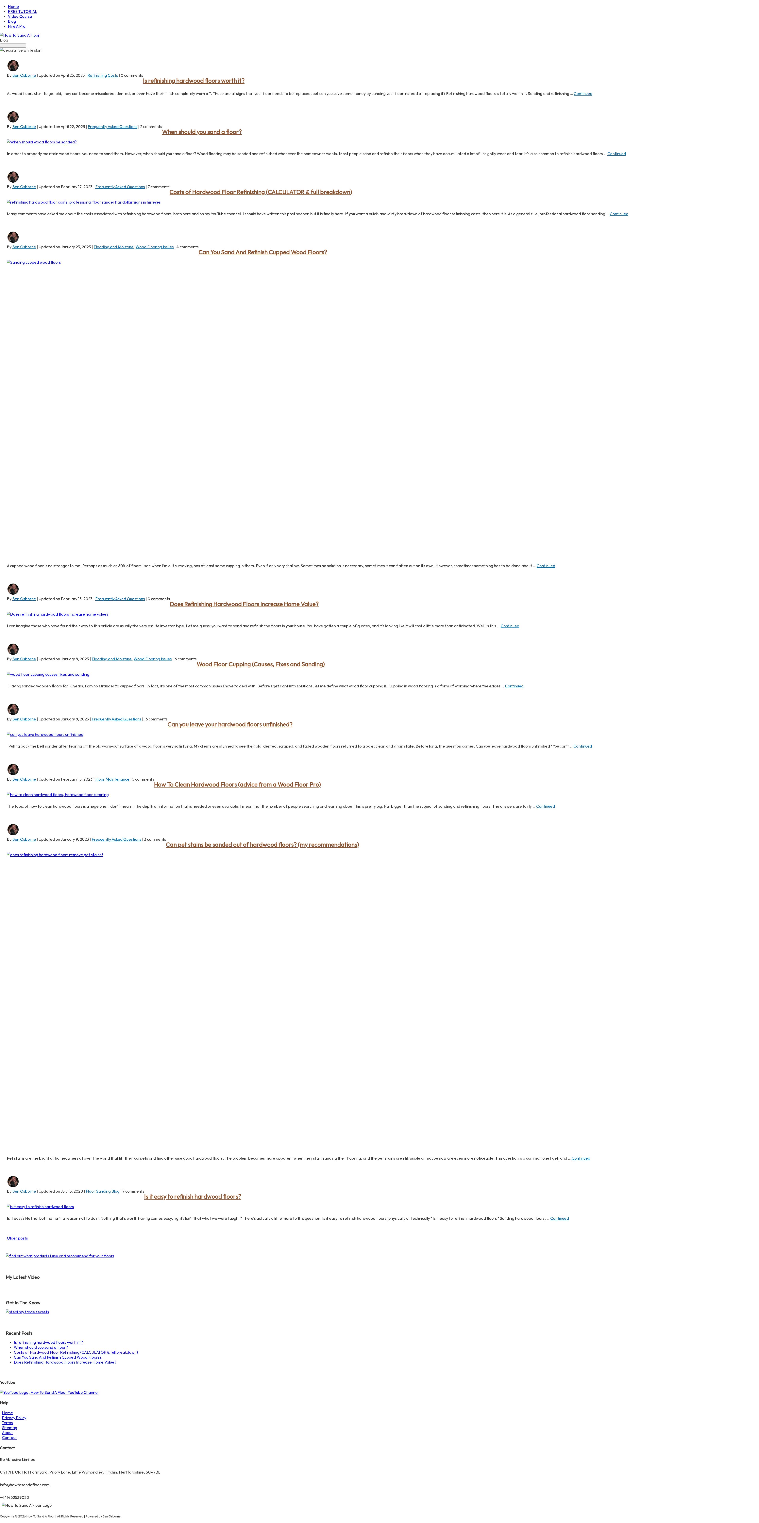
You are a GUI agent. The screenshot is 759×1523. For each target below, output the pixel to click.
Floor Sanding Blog (103, 1191)
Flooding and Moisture (114, 246)
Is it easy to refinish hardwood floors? (192, 1196)
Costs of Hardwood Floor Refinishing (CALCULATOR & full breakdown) (261, 192)
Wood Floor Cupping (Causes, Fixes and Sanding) (261, 664)
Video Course (20, 16)
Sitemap (9, 1427)
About (7, 1432)
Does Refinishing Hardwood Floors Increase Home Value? (244, 604)
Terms (7, 1422)
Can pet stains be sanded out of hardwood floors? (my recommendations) (262, 844)
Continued (583, 93)
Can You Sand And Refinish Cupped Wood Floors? (263, 252)
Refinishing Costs (103, 75)
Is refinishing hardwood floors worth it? (194, 80)
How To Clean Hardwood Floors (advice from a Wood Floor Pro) (237, 784)
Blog (12, 21)
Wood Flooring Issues (155, 246)
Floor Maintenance (112, 779)
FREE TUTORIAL (22, 11)
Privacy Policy (14, 1417)
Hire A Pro (16, 26)
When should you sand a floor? (202, 132)
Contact (9, 1437)
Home (13, 6)
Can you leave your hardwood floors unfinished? (230, 724)
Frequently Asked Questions (112, 126)
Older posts (17, 1238)
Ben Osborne (24, 75)
